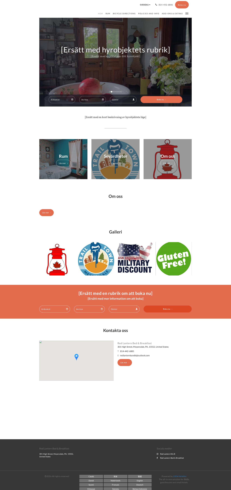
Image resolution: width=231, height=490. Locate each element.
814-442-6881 (127, 351)
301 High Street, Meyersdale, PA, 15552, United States (143, 346)
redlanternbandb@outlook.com (135, 355)
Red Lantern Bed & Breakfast (172, 458)
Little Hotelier (179, 476)
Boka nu (160, 99)
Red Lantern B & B (167, 454)
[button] (187, 13)
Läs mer (62, 163)
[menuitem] (101, 13)
